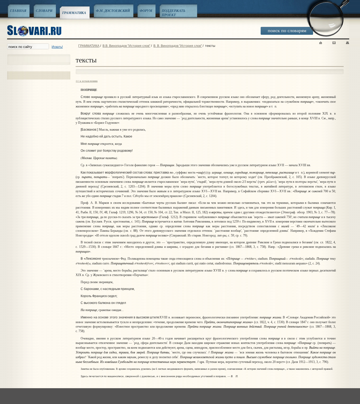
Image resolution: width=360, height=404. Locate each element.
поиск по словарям (287, 30)
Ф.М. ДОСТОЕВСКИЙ (113, 10)
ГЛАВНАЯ (18, 10)
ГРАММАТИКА (74, 12)
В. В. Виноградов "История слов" (177, 46)
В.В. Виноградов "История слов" (126, 46)
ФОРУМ (146, 10)
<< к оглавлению (87, 81)
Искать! (57, 47)
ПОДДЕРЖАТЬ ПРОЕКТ (173, 12)
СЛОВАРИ (44, 10)
